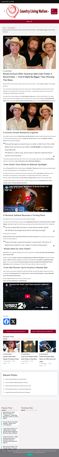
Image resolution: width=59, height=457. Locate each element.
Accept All (29, 454)
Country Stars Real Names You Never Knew (15, 379)
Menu (28, 21)
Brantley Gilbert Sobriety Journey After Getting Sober (18, 389)
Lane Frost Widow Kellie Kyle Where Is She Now (16, 382)
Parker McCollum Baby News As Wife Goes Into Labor (47, 359)
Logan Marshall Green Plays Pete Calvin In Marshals (17, 392)
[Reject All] (57, 453)
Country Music (8, 71)
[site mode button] (48, 11)
